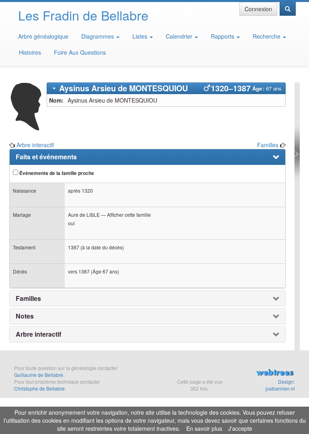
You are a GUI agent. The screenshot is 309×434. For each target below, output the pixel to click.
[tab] (166, 88)
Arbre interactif (35, 145)
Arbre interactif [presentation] (38, 334)
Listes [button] (140, 36)
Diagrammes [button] (98, 36)
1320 (87, 190)
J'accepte (240, 428)
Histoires (30, 52)
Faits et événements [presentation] (46, 156)
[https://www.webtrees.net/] (275, 373)
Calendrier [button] (180, 36)
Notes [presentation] (25, 316)
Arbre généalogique (43, 36)
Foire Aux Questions (80, 52)
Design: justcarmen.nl (280, 385)
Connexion (258, 9)
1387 (73, 247)
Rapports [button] (223, 36)
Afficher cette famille (129, 214)
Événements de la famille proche (56, 173)
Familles (267, 145)
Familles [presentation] (28, 298)
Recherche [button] (267, 36)
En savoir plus (204, 428)
